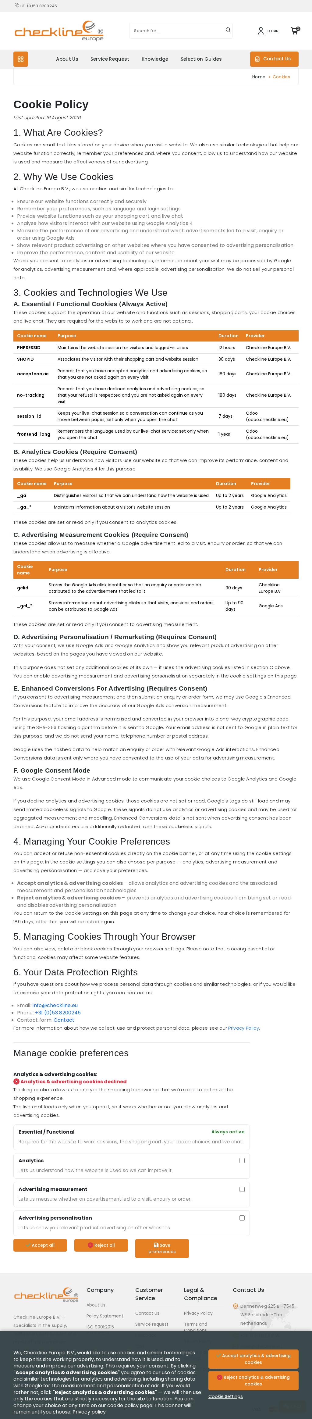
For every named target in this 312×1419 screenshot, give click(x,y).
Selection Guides (201, 59)
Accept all (42, 1245)
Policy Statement (105, 1316)
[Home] (46, 1299)
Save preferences (162, 1248)
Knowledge (155, 59)
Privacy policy (89, 1411)
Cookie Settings (225, 1396)
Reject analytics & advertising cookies (256, 1380)
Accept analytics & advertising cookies (256, 1359)
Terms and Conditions (195, 1327)
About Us (67, 59)
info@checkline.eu (55, 1005)
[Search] (228, 31)
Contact (64, 1020)
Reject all (104, 1245)
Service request (109, 59)
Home (258, 77)
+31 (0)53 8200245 (38, 6)
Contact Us (277, 58)
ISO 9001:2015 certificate (100, 1330)
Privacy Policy (243, 1028)
